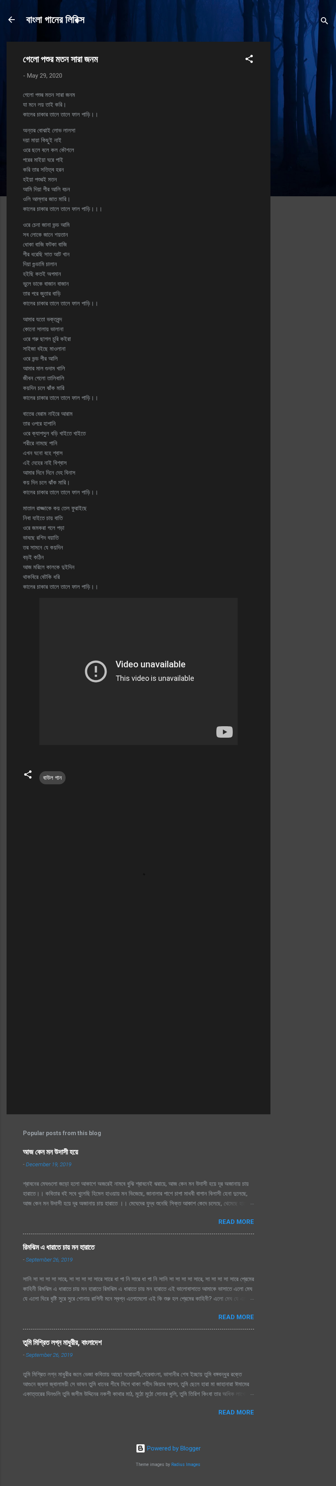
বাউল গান (52, 777)
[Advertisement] (303, 164)
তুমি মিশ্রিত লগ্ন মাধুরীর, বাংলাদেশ (62, 1342)
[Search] (324, 22)
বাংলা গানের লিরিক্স (55, 19)
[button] (249, 60)
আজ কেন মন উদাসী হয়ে (50, 1151)
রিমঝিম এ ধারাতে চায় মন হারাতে (59, 1247)
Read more (236, 1222)
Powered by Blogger (173, 1448)
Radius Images (185, 1464)
